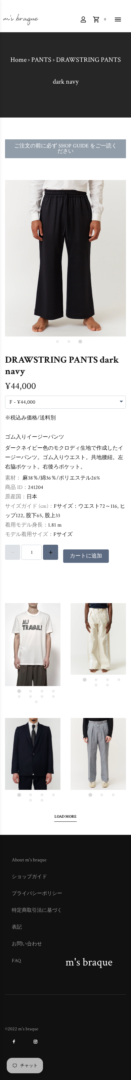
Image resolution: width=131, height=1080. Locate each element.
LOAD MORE (65, 816)
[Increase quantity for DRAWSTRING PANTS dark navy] (50, 552)
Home (18, 59)
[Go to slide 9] (36, 702)
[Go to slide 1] (80, 341)
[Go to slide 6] (30, 696)
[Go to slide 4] (53, 691)
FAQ (16, 960)
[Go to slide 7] (42, 696)
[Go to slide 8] (53, 696)
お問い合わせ (27, 944)
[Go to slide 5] (19, 696)
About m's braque (29, 860)
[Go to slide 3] (57, 341)
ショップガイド (29, 876)
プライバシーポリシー (37, 893)
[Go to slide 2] (69, 341)
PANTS (41, 59)
